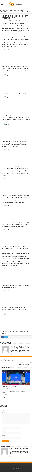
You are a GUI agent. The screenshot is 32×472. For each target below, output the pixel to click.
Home (2, 10)
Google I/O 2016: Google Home (10, 397)
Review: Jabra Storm (8, 360)
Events (6, 10)
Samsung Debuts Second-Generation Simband (22, 363)
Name (3, 426)
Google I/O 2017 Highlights (9, 386)
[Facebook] (15, 468)
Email (3, 430)
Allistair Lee (5, 20)
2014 (4, 11)
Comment (4, 412)
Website (3, 435)
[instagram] (18, 468)
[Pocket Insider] (16, 4)
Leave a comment (24, 20)
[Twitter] (16, 468)
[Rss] (13, 468)
